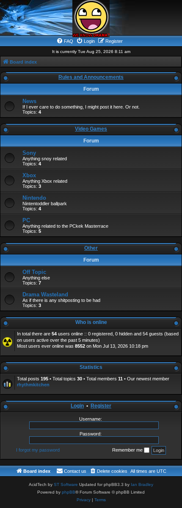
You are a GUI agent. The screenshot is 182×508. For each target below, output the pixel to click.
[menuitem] (64, 41)
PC (26, 220)
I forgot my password (38, 449)
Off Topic (34, 272)
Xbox (29, 175)
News (29, 101)
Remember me (128, 449)
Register (101, 406)
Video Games (91, 129)
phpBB (68, 492)
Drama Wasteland (45, 294)
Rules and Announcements (91, 77)
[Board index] (91, 18)
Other (91, 248)
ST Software (66, 484)
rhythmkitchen (33, 384)
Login (77, 406)
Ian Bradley (142, 484)
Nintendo (34, 198)
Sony (29, 153)
